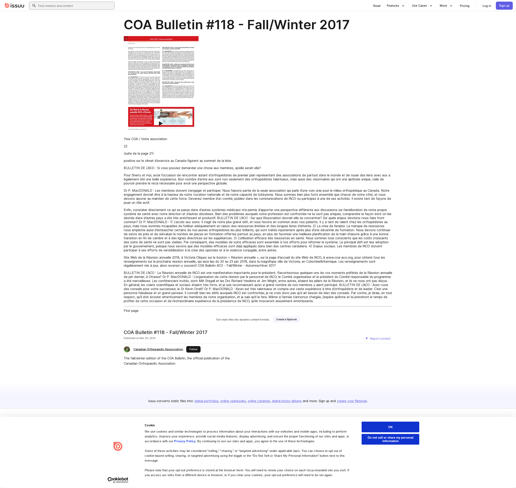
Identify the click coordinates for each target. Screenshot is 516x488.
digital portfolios (206, 401)
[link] (377, 6)
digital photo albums (287, 401)
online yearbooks (233, 401)
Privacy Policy (185, 441)
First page (131, 311)
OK (390, 427)
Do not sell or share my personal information (390, 439)
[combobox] (75, 5)
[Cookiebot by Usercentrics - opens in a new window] (118, 480)
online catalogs (259, 401)
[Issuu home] (14, 5)
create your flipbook (352, 401)
